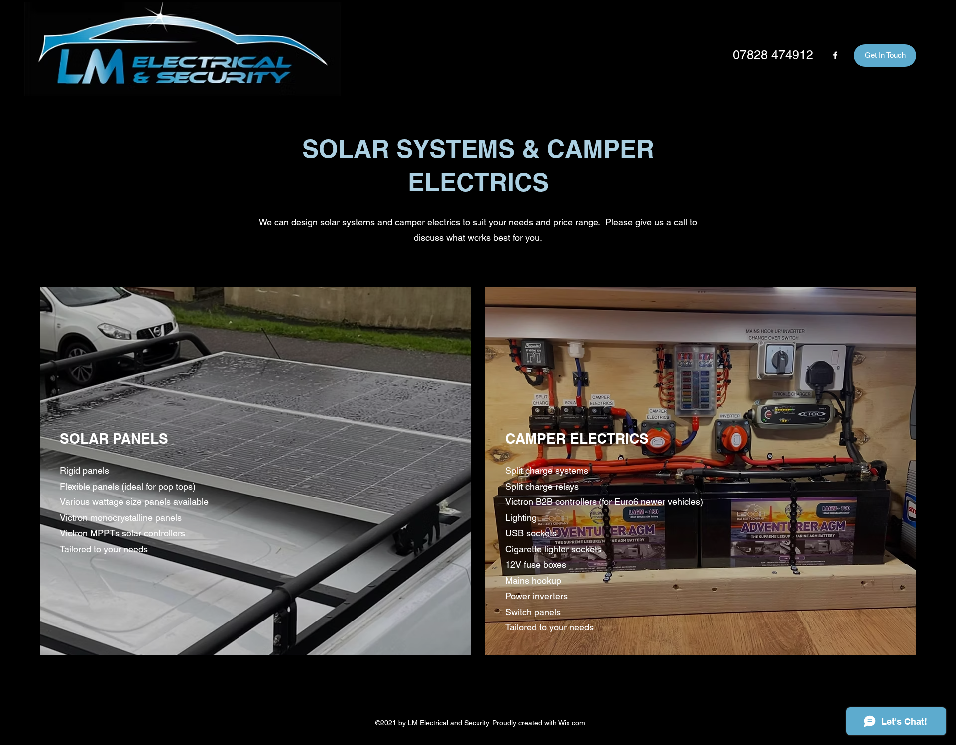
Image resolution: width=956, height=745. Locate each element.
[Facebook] (835, 55)
